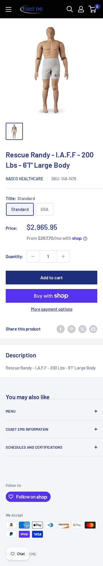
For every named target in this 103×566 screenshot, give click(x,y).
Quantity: (14, 256)
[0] (92, 9)
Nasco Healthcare (24, 178)
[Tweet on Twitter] (82, 328)
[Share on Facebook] (61, 328)
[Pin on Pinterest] (72, 328)
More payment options (51, 309)
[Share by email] (93, 328)
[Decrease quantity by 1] (33, 256)
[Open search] (70, 9)
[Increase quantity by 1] (63, 256)
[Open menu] (8, 9)
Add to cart (51, 277)
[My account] (81, 9)
